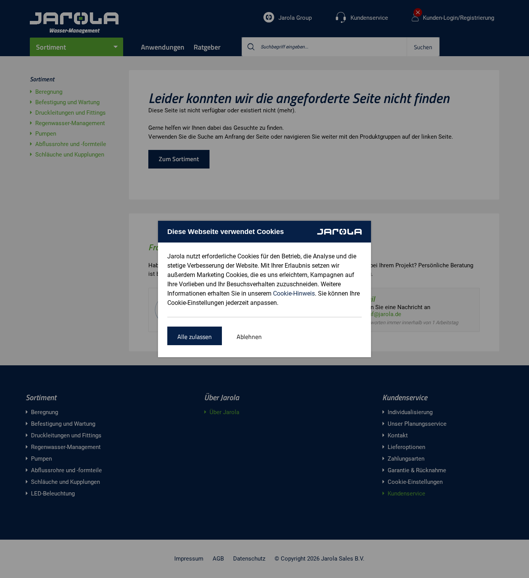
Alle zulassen (194, 336)
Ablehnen (249, 336)
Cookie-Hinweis (294, 293)
